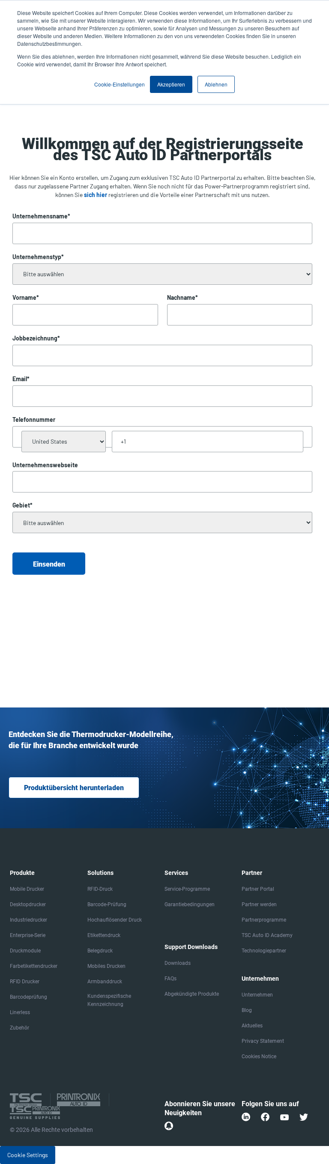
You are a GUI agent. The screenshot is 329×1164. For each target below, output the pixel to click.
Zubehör (19, 1028)
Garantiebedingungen (189, 904)
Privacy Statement (263, 1041)
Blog (247, 1010)
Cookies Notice (259, 1057)
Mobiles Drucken (106, 966)
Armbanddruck (104, 982)
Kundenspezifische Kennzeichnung (109, 1000)
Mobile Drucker (27, 889)
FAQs (170, 979)
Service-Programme (187, 889)
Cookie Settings (27, 1154)
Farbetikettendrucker (33, 966)
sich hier (95, 194)
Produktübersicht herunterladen (74, 788)
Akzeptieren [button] (171, 84)
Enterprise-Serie (27, 935)
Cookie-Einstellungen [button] (119, 84)
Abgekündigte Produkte (191, 994)
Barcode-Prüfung (106, 904)
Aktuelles (252, 1026)
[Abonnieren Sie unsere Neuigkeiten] (168, 1126)
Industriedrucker (28, 920)
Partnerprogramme (264, 920)
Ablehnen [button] (216, 84)
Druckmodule (25, 951)
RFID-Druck (100, 889)
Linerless (20, 1012)
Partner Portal (258, 889)
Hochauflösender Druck (114, 920)
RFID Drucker (24, 982)
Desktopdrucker (28, 904)
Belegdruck (100, 951)
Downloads (177, 963)
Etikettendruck (103, 935)
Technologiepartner (264, 951)
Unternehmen (257, 995)
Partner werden (259, 904)
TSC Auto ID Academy (267, 935)
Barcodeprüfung (28, 997)
